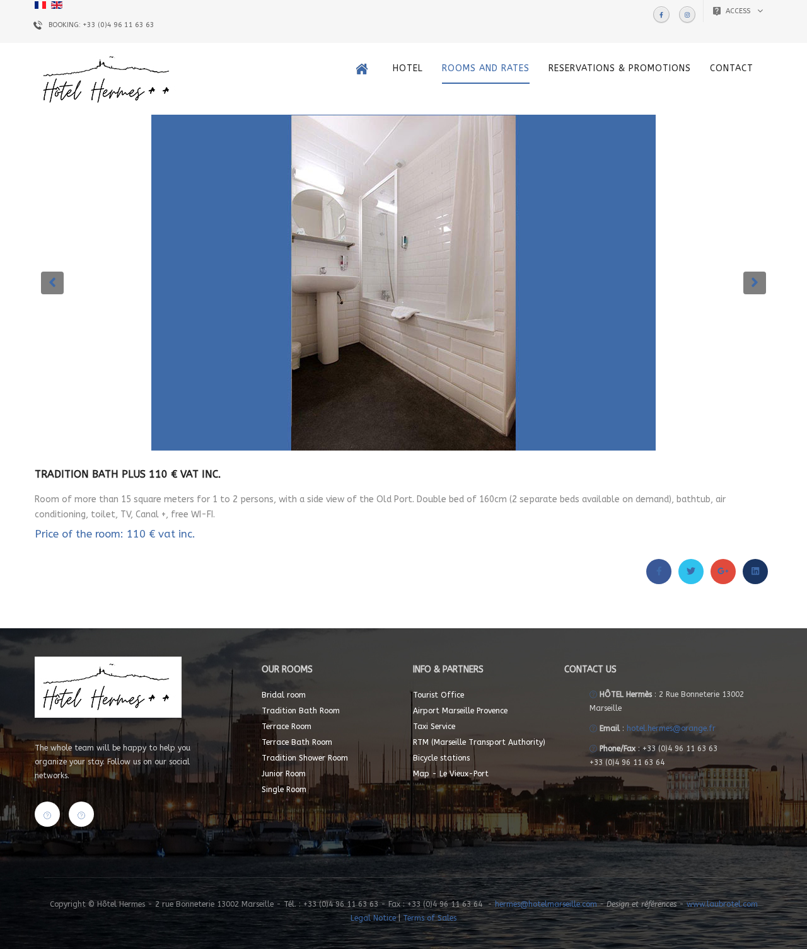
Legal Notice (374, 918)
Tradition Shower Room (305, 758)
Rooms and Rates (486, 68)
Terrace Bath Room (297, 742)
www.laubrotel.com (722, 904)
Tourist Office (438, 695)
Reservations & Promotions (620, 68)
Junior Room (284, 773)
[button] (52, 283)
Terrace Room (286, 726)
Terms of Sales (429, 918)
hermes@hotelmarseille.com (546, 904)
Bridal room (284, 695)
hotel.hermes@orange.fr (671, 728)
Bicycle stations (441, 758)
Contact (731, 68)
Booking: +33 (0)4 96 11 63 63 (101, 25)
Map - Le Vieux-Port (451, 773)
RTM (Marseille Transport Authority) (479, 742)
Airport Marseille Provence (460, 710)
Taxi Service (434, 726)
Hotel (408, 68)
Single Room (284, 789)
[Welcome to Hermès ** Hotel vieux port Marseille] (365, 69)
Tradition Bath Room (301, 710)
